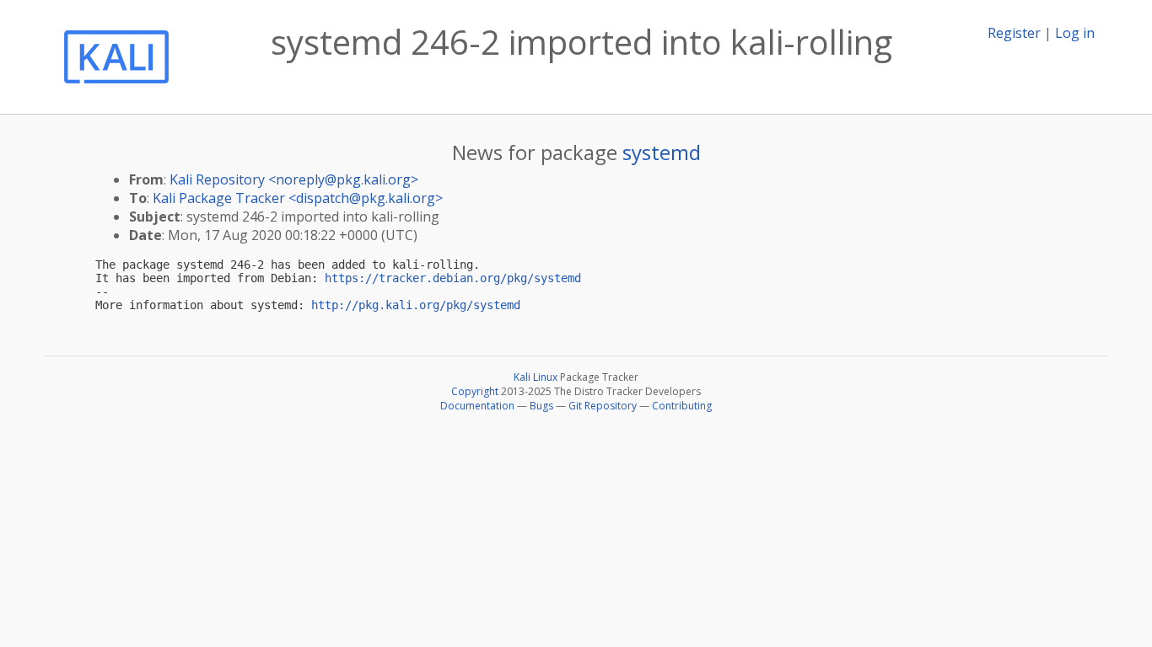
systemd (661, 152)
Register (1014, 33)
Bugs (541, 405)
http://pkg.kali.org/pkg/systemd (415, 305)
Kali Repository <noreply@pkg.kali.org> (294, 179)
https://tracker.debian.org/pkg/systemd (453, 278)
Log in (1075, 33)
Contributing (682, 405)
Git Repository (602, 405)
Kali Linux (535, 377)
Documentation (477, 405)
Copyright (474, 391)
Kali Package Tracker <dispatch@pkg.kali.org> (298, 198)
